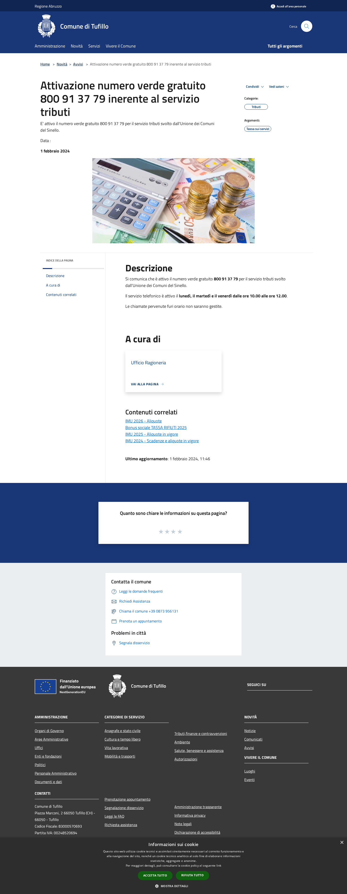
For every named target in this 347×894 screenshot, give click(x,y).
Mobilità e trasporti (120, 756)
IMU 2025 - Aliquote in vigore (151, 434)
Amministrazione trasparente (198, 807)
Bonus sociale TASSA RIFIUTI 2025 (156, 427)
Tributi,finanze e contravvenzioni (200, 733)
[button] (173, 886)
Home (45, 64)
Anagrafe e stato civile (122, 730)
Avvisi (78, 64)
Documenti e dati (48, 782)
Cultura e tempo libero (122, 739)
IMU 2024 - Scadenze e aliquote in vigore (162, 441)
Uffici (39, 748)
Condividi (253, 86)
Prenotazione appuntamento (127, 799)
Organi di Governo (49, 730)
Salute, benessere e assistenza (199, 750)
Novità (62, 64)
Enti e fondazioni (48, 756)
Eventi (249, 779)
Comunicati (253, 739)
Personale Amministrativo (55, 773)
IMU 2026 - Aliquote (143, 421)
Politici (40, 765)
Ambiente (182, 742)
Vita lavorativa (116, 748)
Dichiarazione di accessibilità (197, 832)
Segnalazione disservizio (124, 808)
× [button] (341, 842)
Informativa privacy (190, 815)
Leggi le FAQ (114, 816)
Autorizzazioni (185, 759)
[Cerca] (306, 26)
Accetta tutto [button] (155, 875)
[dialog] (173, 866)
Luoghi (249, 771)
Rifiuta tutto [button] (192, 875)
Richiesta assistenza (121, 825)
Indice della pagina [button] (59, 260)
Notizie (250, 730)
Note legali (183, 824)
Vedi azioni (277, 86)
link (218, 866)
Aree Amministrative (51, 739)
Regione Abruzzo (48, 6)
